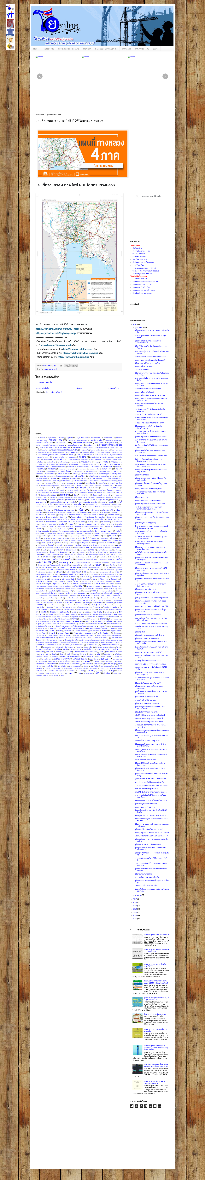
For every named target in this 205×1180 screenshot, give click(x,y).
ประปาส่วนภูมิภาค (48, 567)
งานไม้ (44, 526)
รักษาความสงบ (40, 600)
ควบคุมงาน (114, 500)
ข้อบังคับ (62, 490)
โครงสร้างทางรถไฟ (61, 519)
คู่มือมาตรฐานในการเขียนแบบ (146, 804)
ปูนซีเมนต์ (119, 569)
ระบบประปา (85, 595)
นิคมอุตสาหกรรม (115, 552)
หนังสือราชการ (76, 649)
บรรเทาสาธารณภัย (58, 554)
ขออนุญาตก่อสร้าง (98, 490)
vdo (62, 676)
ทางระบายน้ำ (49, 547)
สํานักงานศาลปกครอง (101, 638)
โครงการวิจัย (39, 517)
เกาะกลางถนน (69, 488)
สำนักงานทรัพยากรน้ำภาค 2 (45, 638)
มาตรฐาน (78, 586)
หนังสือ (65, 649)
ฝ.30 (81, 577)
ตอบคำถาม (47, 538)
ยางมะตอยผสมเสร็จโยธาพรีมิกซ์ (144, 268)
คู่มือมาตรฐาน (83, 512)
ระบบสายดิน (39, 598)
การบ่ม (75, 473)
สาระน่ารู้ (52, 633)
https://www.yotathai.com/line (73, 356)
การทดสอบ (115, 471)
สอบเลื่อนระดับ (94, 630)
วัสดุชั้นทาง (59, 614)
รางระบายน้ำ (69, 602)
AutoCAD (90, 671)
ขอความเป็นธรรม (41, 490)
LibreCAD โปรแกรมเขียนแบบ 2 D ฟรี (148, 414)
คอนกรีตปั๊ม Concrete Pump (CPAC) (148, 741)
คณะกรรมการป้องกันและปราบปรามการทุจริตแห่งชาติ (66, 497)
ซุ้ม (45, 533)
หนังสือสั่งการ (88, 649)
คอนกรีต (77, 504)
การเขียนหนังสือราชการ (88, 464)
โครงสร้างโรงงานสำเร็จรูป (95, 519)
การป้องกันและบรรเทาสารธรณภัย (98, 476)
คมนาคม (81, 500)
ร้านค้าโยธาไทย (142, 49)
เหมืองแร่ (91, 654)
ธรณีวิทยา (59, 550)
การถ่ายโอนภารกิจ (103, 471)
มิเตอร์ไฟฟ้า (99, 588)
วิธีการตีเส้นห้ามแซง (142, 370)
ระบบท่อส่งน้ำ (64, 595)
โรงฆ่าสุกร (49, 607)
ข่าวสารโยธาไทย (138, 254)
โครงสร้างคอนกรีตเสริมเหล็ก (94, 517)
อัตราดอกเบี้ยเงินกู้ (65, 661)
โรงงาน (57, 607)
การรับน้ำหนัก (66, 480)
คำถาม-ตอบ (88, 507)
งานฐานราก (52, 524)
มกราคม (138, 895)
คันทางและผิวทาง (41, 507)
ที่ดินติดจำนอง (97, 547)
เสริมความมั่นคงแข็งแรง (43, 649)
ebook (120, 671)
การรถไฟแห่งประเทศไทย (51, 480)
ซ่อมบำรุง (39, 533)
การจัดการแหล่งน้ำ (82, 467)
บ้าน (113, 554)
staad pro (117, 673)
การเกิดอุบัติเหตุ (50, 462)
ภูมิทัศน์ (75, 583)
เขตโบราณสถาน (109, 492)
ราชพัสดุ (87, 602)
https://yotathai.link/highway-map (56, 333)
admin (156, 49)
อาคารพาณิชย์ (51, 664)
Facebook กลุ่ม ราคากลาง (142, 293)
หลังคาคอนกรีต (110, 652)
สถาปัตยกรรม (92, 626)
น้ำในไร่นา (53, 552)
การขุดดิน (105, 462)
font (62, 673)
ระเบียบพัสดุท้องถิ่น (114, 598)
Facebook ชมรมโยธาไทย (106, 49)
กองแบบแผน (88, 455)
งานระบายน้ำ (61, 526)
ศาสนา (88, 621)
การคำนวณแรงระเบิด (42, 467)
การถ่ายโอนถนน (90, 471)
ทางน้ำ (40, 547)
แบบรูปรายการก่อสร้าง (82, 562)
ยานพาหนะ (86, 591)
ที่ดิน (87, 548)
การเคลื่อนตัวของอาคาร (58, 467)
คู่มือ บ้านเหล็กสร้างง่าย (143, 475)
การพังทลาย (74, 478)
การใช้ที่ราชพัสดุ (95, 467)
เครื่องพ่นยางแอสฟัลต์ (89, 515)
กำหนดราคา (47, 488)
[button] (165, 76)
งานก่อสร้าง (105, 522)
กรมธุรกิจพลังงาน (111, 443)
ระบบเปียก (97, 595)
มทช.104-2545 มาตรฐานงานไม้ (146, 789)
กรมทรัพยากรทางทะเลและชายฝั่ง (77, 440)
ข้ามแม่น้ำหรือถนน (43, 492)
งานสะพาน (77, 526)
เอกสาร (102, 668)
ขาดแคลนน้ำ (118, 490)
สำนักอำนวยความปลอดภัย (110, 645)
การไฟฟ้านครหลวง (96, 478)
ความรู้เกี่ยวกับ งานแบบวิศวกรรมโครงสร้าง (150, 816)
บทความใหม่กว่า (42, 388)
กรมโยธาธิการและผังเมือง (110, 445)
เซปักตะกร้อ (60, 533)
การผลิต (53, 478)
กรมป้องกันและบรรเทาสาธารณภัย (54, 445)
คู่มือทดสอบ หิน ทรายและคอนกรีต (147, 638)
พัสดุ (78, 579)
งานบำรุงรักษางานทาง (106, 524)
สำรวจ (38, 647)
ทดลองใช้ (101, 543)
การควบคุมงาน (115, 464)
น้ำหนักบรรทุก (102, 552)
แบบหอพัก (105, 562)
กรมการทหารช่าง (96, 438)
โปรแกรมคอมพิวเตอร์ (74, 572)
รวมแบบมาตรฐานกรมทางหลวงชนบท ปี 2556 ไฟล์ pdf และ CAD (156, 982)
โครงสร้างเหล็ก (51, 522)
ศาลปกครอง (77, 621)
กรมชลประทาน (55, 440)
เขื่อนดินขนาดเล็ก (105, 495)
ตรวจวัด (97, 536)
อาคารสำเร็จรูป (49, 666)
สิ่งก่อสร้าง (79, 647)
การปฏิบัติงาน (117, 474)
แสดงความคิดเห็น (45, 382)
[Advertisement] (98, 414)
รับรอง (49, 600)
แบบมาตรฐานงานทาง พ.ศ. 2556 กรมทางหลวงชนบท (156, 1082)
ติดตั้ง (85, 538)
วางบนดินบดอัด (90, 616)
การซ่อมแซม (107, 467)
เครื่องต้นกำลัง (51, 515)
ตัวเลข (54, 538)
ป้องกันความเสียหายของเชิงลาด (65, 569)
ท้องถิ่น (50, 545)
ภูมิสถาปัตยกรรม (86, 583)
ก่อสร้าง (82, 457)
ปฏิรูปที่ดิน (67, 565)
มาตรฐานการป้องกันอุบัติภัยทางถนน (148, 500)
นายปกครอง (90, 550)
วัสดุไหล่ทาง (65, 616)
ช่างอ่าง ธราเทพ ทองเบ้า (103, 531)
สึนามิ (112, 647)
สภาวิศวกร (41, 628)
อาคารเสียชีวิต (62, 666)
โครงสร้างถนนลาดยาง (44, 519)
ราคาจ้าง (100, 600)
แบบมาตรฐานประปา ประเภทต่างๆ (156, 935)
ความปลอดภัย (69, 502)
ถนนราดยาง (96, 540)
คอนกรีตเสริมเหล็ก (92, 504)
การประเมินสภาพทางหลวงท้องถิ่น (61, 476)
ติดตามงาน (94, 538)
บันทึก (107, 554)
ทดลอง (93, 543)
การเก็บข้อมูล (39, 462)
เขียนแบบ (64, 495)
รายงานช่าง (109, 602)
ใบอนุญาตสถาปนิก (55, 565)
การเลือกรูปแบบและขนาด (108, 480)
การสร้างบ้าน (59, 483)
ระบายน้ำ (85, 598)
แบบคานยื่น (79, 559)
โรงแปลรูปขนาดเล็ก (110, 607)
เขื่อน (75, 495)
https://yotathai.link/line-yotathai (80, 353)
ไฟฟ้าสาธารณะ (98, 581)
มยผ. (112, 583)
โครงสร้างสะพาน (113, 519)
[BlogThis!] (68, 365)
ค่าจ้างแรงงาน (62, 507)
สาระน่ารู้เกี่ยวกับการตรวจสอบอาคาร (148, 661)
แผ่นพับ (73, 577)
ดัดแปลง (96, 533)
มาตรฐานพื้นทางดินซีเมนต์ (144, 392)
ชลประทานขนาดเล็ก (42, 531)
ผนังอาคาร (92, 572)
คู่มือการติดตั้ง (95, 510)
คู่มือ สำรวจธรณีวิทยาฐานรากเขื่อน (147, 363)
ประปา (98, 565)
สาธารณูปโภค (40, 633)
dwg (112, 671)
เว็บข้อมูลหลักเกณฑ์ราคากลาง (143, 262)
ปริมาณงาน (41, 569)
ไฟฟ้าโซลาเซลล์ (86, 581)
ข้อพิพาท (70, 490)
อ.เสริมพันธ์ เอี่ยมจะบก (80, 659)
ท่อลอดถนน (68, 545)
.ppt (79, 673)
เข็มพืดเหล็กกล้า (45, 495)
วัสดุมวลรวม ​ (117, 614)
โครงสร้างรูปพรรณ (77, 519)
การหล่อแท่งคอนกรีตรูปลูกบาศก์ (50, 485)
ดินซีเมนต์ (114, 533)
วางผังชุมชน (101, 616)
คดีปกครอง (42, 500)
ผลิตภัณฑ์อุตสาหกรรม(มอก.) (44, 574)
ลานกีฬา (44, 612)
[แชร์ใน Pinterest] (76, 365)
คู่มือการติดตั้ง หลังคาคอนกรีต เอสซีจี (148, 683)
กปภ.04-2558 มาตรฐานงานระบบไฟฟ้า (149, 722)
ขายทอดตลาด (55, 492)
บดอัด (48, 554)
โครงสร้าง (63, 517)
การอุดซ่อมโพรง (108, 485)
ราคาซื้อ (107, 600)
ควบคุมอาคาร (41, 502)
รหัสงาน (117, 591)
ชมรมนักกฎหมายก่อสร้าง (83, 529)
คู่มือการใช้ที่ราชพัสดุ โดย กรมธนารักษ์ (148, 829)
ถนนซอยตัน (64, 540)
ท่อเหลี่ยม (85, 545)
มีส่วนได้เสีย (108, 588)
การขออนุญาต (86, 462)
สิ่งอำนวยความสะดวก (101, 647)
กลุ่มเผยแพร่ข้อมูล (117, 452)
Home (36, 49)
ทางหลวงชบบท (78, 547)
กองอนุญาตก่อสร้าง (58, 457)
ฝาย (87, 577)
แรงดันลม (117, 605)
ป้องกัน (50, 570)
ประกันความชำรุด (88, 565)
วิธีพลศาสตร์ (52, 619)
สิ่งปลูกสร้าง (88, 647)
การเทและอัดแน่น (64, 473)
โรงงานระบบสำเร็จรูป (84, 607)
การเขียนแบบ (73, 464)
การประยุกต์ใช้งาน (79, 476)
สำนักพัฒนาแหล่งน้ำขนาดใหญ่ (69, 642)
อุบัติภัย (48, 668)
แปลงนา (50, 572)
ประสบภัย (84, 567)
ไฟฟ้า (75, 581)
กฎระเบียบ (61, 438)
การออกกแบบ (66, 485)
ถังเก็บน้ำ (51, 543)
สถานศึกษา (82, 624)
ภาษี (68, 583)
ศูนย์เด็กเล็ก (108, 621)
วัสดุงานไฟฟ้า (49, 614)
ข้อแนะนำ (52, 490)
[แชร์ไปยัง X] (70, 365)
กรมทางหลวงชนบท (81, 442)
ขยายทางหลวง (106, 488)
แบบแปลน (45, 562)
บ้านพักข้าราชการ (70, 557)
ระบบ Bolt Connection (72, 598)
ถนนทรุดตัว (86, 540)
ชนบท (71, 529)
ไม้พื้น (59, 591)
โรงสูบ (60, 609)
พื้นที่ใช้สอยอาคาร (103, 579)
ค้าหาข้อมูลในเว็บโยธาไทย (142, 274)
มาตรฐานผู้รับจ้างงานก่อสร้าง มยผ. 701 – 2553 (152, 833)
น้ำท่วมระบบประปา (41, 552)
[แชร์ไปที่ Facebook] (73, 365)
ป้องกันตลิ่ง (81, 569)
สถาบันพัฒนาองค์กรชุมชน (43, 626)
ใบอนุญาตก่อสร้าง (116, 562)
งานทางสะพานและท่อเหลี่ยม (87, 524)
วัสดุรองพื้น (55, 616)
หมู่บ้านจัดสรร (40, 652)
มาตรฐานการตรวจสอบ (94, 586)
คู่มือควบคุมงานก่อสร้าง (143, 874)
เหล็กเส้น (117, 654)
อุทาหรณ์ (39, 668)
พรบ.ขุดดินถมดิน (115, 577)
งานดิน (61, 524)
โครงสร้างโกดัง (76, 517)
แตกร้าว (48, 540)
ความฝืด (102, 502)
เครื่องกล (95, 512)
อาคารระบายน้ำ (64, 664)
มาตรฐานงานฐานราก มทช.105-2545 (148, 652)
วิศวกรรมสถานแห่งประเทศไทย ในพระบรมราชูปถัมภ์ (53, 621)
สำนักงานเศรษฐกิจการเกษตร (53, 640)
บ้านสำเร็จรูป (103, 557)
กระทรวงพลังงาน (72, 452)
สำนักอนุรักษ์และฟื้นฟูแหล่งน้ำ (74, 645)
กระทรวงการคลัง (117, 450)
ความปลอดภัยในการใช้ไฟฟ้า (145, 760)
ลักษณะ (112, 609)
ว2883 (87, 612)
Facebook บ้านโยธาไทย (141, 287)
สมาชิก (52, 630)
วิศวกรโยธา (83, 619)
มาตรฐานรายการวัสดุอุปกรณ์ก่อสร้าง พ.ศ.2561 (152, 606)
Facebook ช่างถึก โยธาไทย (142, 285)
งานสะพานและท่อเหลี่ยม (91, 526)
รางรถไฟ (59, 602)
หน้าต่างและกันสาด (103, 649)
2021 (135, 325)
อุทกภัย (117, 666)
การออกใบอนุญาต (94, 485)
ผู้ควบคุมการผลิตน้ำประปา (69, 574)
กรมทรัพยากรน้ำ (96, 440)
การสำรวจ (78, 483)
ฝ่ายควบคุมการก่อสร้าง (99, 577)
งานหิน (108, 526)
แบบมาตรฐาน (65, 562)
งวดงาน (89, 522)
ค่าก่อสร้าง (52, 507)
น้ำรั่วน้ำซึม (91, 552)
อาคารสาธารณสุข (110, 664)
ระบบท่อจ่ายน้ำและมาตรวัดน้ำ (49, 595)
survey (46, 675)
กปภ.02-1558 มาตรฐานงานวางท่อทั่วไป (149, 718)
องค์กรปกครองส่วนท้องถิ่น (70, 656)
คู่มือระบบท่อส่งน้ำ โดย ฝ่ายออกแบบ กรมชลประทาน (148, 342)
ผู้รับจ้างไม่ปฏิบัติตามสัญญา (109, 574)
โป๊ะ (85, 572)
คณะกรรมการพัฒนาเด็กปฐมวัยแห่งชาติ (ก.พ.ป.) (98, 497)
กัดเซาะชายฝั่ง (46, 459)
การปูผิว (112, 476)
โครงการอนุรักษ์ (51, 517)
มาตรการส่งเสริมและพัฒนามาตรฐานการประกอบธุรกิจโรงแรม (53, 586)
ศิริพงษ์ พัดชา (97, 621)
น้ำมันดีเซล (81, 552)
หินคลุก (75, 654)
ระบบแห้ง (60, 598)
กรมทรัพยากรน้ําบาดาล (113, 440)
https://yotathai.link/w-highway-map (57, 329)
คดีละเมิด (61, 500)
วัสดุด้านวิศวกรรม (71, 614)
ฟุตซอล (61, 581)
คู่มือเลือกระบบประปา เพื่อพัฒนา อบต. (148, 844)
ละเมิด (94, 609)
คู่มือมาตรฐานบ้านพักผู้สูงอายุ (145, 523)
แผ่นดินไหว (56, 577)
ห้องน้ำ (62, 654)
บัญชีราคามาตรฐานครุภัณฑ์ (95, 554)
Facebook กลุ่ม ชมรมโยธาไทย (143, 290)
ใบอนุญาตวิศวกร (43, 565)
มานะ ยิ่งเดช (89, 588)
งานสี (101, 526)
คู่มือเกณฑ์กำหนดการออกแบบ (55, 512)
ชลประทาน (98, 529)
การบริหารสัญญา (104, 473)
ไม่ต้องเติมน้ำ (52, 591)
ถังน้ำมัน (58, 543)
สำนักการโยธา (63, 633)
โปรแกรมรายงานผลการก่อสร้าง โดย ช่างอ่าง (151, 456)
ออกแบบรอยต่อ (117, 659)
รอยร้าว (67, 593)
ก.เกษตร (42, 438)
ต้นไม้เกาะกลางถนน (86, 536)
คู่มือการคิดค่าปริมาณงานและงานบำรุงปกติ (150, 779)
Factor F (55, 673)
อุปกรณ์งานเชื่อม (68, 668)
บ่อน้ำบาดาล (80, 554)
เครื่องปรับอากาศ (74, 515)
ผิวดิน (56, 574)
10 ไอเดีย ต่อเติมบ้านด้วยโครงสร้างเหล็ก (149, 423)
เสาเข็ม (57, 649)
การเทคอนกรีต (50, 473)
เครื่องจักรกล (115, 512)
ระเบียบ (94, 598)
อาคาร (86, 661)
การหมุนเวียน (102, 483)
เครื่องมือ (101, 515)
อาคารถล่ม (117, 661)
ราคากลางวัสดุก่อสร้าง (87, 600)
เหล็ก (98, 654)
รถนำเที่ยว (102, 591)
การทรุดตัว (39, 473)
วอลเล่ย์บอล (108, 612)
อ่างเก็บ (86, 666)
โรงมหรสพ (52, 609)
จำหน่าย (54, 529)
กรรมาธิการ (106, 450)
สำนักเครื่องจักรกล (104, 633)
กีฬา (60, 488)
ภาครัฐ (46, 583)
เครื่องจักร (104, 512)
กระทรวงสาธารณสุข (103, 452)
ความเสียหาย (59, 504)
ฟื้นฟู (55, 581)
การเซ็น (117, 467)
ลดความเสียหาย (69, 609)
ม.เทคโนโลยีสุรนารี (101, 584)
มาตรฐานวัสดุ (49, 588)
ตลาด (105, 536)
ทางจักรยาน (94, 545)
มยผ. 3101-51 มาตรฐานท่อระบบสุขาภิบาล (150, 664)
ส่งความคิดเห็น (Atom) (54, 392)
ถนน (55, 541)
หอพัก (69, 654)
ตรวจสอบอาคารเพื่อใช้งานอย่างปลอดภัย (149, 782)
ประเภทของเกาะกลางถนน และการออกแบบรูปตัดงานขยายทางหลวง (151, 527)
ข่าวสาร (70, 492)
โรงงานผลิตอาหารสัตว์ (68, 607)
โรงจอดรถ (96, 607)
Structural (39, 675)
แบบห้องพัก (95, 562)
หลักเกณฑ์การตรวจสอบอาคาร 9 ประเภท (149, 635)
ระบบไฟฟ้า (106, 595)
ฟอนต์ (49, 581)
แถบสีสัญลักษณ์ (83, 543)
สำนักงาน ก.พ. (40, 635)
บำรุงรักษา (55, 559)
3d (36, 438)
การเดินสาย (52, 469)
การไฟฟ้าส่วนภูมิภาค (113, 478)
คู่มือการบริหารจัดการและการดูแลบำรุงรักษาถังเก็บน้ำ (156, 999)
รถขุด (94, 591)
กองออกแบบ (71, 457)
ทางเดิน (111, 545)
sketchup (106, 673)
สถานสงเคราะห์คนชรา (95, 624)
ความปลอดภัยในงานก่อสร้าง (88, 502)
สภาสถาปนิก (52, 628)
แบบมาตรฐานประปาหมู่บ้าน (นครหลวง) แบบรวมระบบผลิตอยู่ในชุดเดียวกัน (156, 1048)
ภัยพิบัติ (117, 581)
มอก (118, 583)
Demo (106, 671)
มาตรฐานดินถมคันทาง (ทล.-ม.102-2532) (150, 395)
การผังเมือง (63, 478)
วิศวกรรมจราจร (115, 619)
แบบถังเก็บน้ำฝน (91, 559)
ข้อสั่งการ (78, 490)
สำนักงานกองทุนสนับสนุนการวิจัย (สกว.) (60, 635)
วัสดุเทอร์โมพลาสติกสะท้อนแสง (102, 614)
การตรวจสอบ (107, 469)
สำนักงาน (117, 633)
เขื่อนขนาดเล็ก (85, 495)
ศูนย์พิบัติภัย (118, 621)
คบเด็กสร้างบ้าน (70, 500)
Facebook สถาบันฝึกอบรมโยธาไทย (145, 282)
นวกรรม (81, 550)
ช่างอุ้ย (117, 531)
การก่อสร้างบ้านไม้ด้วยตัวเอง (145, 700)
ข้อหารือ (86, 490)
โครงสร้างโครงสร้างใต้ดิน (114, 517)
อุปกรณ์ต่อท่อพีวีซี (81, 668)
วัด (115, 612)
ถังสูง (65, 543)
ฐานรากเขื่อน (80, 533)
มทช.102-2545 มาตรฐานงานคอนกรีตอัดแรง (151, 792)
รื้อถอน (85, 605)
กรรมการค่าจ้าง (95, 450)
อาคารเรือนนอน (87, 664)
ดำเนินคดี (105, 533)
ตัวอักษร (72, 538)
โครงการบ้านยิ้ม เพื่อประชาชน (155, 1014)
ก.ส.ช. (79, 455)
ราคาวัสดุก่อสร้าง (48, 602)
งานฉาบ (43, 524)
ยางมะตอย (77, 591)
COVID (99, 671)
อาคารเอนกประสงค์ (75, 666)
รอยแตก (60, 593)
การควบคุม (101, 464)
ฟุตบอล (69, 581)
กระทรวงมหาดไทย (87, 452)
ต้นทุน (69, 536)
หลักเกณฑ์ (68, 652)
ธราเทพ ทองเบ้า (71, 550)
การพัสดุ (83, 478)
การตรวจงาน (82, 469)
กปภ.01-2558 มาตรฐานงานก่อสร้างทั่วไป (150, 715)
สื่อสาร (118, 647)
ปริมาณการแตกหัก (116, 567)
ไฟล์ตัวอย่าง (108, 581)
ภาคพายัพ (38, 583)
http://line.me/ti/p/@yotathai (56, 345)
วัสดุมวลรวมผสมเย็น (44, 616)
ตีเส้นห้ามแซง (104, 538)
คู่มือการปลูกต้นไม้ (107, 510)
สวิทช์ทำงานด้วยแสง (82, 630)
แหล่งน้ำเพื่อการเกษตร (42, 656)
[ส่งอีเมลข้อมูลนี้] (65, 365)
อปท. (110, 656)
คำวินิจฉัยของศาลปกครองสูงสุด (64, 510)
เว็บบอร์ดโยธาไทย (139, 257)
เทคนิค (38, 550)
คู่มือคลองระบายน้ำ (142, 497)
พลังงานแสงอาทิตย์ (68, 579)
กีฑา (55, 488)
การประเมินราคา (44, 476)
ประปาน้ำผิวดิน (110, 565)
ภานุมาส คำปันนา (58, 583)
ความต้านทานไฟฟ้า (55, 502)
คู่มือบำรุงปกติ (140, 632)
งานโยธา (51, 526)
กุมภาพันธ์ (139, 327)
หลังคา (101, 652)
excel (47, 673)
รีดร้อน (78, 605)
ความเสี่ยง (48, 504)
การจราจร (70, 467)
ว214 (80, 612)
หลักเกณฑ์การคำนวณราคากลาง (86, 652)
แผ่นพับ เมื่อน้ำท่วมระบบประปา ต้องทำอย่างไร (151, 836)
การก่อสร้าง (59, 459)
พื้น (94, 579)
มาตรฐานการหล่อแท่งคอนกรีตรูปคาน (148, 489)
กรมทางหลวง (48, 369)
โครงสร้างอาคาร (64, 522)
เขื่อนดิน (94, 495)
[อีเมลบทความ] (61, 365)
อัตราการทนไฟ (52, 661)
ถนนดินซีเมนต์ (75, 540)
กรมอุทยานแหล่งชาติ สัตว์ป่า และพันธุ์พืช (64, 450)
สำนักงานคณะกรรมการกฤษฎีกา (84, 635)
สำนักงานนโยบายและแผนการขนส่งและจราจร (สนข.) (75, 638)
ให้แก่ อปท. (54, 656)
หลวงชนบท (49, 652)
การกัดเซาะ (84, 459)
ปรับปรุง (105, 567)
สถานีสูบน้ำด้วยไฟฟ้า (113, 624)
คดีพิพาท (52, 500)
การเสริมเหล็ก (90, 483)
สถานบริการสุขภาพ (68, 624)
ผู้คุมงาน (83, 574)
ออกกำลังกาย (94, 659)
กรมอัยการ (45, 450)
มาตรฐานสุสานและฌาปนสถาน (65, 588)
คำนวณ (97, 507)
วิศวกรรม (103, 619)
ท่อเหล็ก (77, 545)
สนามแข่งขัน (103, 626)
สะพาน (104, 631)
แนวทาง (39, 554)
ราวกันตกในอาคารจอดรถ (53, 605)
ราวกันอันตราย (68, 605)
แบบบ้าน (118, 559)
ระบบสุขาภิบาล (50, 598)
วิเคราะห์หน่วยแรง (112, 616)
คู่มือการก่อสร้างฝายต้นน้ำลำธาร (146, 589)
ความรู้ (110, 502)
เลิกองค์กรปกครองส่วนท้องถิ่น (59, 612)
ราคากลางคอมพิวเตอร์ (70, 600)
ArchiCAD (81, 671)
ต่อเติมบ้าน (112, 536)
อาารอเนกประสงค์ (106, 666)
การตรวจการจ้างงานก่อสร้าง (67, 469)
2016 (135, 903)
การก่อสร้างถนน (74, 459)
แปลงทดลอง (41, 572)
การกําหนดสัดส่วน (97, 459)
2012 (135, 915)
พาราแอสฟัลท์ (87, 579)
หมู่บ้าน (115, 649)
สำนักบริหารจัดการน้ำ (71, 640)
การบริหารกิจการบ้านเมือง (88, 473)
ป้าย (89, 569)
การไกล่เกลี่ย (74, 462)
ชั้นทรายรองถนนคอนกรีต (66, 531)
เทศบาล (51, 550)
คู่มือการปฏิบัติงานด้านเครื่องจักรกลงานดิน (150, 504)
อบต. (103, 656)
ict (66, 673)
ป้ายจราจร (97, 569)
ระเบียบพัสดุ (102, 598)
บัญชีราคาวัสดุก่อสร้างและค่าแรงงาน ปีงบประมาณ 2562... (148, 460)
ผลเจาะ (117, 572)
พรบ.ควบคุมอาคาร (42, 579)
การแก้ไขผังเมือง (63, 462)
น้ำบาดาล (63, 552)
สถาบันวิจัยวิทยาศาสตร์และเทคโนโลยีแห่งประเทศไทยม (70, 626)
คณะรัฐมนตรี (118, 497)
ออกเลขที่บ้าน (42, 661)
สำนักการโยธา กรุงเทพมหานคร (84, 633)
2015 (135, 906)
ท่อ (121, 543)
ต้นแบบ (76, 536)
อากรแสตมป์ (76, 661)
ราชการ (78, 602)
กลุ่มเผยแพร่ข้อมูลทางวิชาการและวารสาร (52, 455)
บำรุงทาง (45, 559)
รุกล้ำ (91, 605)
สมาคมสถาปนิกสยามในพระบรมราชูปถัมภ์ (101, 628)
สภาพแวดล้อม (118, 626)
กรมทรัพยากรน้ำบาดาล (44, 443)
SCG (97, 673)
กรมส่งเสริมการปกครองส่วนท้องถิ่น (107, 447)
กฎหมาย (70, 438)
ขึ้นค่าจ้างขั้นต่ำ (81, 492)
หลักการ (58, 652)
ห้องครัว (54, 654)
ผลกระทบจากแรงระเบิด (105, 572)
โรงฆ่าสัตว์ (39, 607)
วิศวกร (74, 619)
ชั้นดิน (54, 531)
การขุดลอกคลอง (116, 462)
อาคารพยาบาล (40, 664)
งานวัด (69, 526)
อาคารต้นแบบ (107, 661)
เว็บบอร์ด (87, 49)
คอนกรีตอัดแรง (106, 504)
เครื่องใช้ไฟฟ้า (40, 515)
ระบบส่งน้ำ (116, 595)
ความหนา (68, 504)
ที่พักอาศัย (107, 547)
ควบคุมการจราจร (103, 500)
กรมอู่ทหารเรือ (85, 450)
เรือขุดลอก (108, 605)
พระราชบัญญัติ (55, 579)
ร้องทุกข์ (38, 593)
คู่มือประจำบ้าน (71, 512)
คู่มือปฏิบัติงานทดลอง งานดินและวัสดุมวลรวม (151, 598)
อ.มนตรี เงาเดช (46, 659)
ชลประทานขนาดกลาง (113, 529)
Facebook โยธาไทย (139, 279)
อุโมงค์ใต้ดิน (93, 668)
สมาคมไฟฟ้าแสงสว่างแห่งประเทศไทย (71, 628)
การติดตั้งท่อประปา (51, 471)
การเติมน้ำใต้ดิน (64, 471)
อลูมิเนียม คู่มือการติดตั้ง (62, 659)
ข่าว (63, 492)
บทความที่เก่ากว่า (114, 388)
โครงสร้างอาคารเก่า (79, 522)
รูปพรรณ (99, 605)
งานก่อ (96, 522)
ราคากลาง (126, 49)
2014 (135, 909)
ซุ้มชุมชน (52, 533)
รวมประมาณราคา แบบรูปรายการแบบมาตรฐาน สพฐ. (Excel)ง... (148, 508)
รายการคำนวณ (98, 602)
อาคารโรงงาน (98, 664)
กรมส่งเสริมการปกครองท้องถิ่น (83, 447)
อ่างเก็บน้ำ (94, 666)
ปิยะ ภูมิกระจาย (108, 569)
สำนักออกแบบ (92, 645)
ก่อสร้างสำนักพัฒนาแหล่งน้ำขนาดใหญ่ (102, 457)
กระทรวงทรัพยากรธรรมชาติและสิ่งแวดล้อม (50, 452)
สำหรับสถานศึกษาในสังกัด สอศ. (64, 647)
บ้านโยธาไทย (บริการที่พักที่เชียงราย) (145, 271)
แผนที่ (55, 369)
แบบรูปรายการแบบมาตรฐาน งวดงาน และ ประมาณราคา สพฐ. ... (150, 465)
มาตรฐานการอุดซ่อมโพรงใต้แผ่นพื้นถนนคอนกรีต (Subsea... (149, 543)
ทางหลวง (66, 548)
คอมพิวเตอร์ (116, 504)
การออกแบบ (78, 485)
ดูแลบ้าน (43, 536)
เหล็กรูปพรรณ (108, 654)
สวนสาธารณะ (68, 630)
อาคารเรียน (75, 664)
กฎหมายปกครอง (82, 438)
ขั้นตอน (109, 490)
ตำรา (79, 538)
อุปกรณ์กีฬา (56, 668)
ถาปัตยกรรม (73, 543)
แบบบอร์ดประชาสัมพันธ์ (106, 559)
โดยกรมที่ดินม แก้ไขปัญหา (57, 536)
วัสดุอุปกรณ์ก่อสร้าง (77, 616)
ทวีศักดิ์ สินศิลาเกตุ (112, 543)
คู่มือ (80, 509)
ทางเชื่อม (104, 545)
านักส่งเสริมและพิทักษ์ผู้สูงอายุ (55, 671)
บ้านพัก (59, 557)
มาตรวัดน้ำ (80, 588)
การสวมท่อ (69, 483)
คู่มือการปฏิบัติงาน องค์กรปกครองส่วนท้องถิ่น (151, 437)
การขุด (97, 462)
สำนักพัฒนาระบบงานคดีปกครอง (47, 642)
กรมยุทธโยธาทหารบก (75, 445)
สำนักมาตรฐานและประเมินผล (89, 642)
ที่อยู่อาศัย (116, 547)
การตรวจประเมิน (94, 469)
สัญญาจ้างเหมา (115, 630)
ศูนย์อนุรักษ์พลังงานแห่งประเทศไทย (48, 624)
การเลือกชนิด (94, 480)
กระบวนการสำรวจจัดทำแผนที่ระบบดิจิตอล (150, 357)
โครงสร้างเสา (39, 522)
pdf (71, 673)
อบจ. (97, 656)
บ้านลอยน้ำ (93, 557)
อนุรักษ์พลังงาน (88, 656)
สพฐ (110, 626)
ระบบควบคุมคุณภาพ (80, 593)
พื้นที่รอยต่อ (114, 579)
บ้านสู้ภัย (112, 557)
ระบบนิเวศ (74, 595)
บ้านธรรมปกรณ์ (48, 557)
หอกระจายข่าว (44, 654)
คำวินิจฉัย (47, 510)
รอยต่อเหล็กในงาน (49, 593)
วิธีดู (45, 619)
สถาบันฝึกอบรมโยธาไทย (68, 49)
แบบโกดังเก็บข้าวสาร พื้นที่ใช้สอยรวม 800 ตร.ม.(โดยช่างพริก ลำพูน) (156, 1065)
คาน (71, 507)
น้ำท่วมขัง (117, 550)
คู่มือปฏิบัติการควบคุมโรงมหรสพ (146, 712)
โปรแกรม (59, 572)
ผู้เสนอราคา (45, 577)
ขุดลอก (99, 492)
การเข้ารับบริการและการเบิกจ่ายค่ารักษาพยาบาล (52, 464)
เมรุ (116, 588)
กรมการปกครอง (108, 438)
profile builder (88, 673)
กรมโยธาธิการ (91, 445)
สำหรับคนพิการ (47, 647)
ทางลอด (58, 547)
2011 (135, 919)
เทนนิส (45, 550)
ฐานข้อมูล (70, 533)
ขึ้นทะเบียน (91, 492)
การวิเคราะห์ (48, 483)
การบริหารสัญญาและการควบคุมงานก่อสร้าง (151, 623)
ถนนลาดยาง (107, 540)
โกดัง (90, 488)
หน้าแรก (78, 388)
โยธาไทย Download (139, 259)
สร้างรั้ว (59, 630)
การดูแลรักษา (40, 469)
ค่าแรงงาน (79, 507)
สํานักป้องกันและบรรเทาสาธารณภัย (111, 640)
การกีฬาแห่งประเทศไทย (113, 459)
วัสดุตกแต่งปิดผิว (85, 614)
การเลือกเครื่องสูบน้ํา (80, 480)
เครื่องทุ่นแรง (62, 515)
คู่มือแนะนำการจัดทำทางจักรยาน (147, 703)
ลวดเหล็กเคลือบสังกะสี (82, 609)
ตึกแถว (113, 538)
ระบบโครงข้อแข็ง (107, 593)
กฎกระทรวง (51, 438)
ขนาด (97, 488)
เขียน (54, 495)
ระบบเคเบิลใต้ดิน (95, 593)
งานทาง (70, 524)
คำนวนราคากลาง (108, 507)
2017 (135, 899)
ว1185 (74, 612)
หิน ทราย (83, 654)
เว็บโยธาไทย (48, 49)
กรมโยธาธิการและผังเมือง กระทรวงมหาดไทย (55, 447)
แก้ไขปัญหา (81, 488)
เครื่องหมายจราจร (114, 515)
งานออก (46, 529)
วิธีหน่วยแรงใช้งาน (64, 619)
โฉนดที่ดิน (63, 529)
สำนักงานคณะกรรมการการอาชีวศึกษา (108, 635)
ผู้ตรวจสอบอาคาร (94, 574)
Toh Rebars (54, 675)
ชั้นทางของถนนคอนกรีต (84, 531)
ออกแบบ (104, 659)
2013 (135, 912)
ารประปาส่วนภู (71, 671)
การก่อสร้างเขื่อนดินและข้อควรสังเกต (148, 389)
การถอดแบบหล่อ (77, 471)
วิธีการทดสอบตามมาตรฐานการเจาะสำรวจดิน (151, 785)
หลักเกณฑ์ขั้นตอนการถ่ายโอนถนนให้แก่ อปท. (151, 800)
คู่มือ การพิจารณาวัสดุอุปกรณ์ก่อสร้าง (148, 615)
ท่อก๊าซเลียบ (41, 545)
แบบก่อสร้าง (67, 559)
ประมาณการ (61, 567)
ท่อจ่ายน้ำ (59, 545)
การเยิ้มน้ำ (39, 480)
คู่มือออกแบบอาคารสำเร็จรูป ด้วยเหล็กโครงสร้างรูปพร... (148, 427)
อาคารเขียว (97, 661)
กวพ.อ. (71, 455)
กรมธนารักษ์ (99, 443)
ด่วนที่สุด (88, 533)
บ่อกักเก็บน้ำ (69, 554)
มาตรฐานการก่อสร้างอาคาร (145, 807)
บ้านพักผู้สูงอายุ (82, 557)
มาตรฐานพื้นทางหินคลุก (143, 366)
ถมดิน (43, 543)
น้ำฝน (73, 552)
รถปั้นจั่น (110, 591)
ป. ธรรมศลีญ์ (76, 565)
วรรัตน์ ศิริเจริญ (97, 612)
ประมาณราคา (73, 567)
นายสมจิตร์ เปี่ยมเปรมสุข (104, 550)
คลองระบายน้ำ (90, 500)
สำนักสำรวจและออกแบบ (54, 645)
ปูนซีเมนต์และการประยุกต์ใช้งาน (146, 697)
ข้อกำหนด (116, 488)
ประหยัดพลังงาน (95, 567)
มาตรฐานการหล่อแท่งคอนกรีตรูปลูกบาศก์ (150, 360)
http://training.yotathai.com (77, 349)
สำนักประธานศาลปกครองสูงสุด (89, 640)
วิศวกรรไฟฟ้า (93, 619)
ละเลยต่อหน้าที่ (103, 609)
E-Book (40, 673)
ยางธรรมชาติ (68, 591)
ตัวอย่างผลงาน (63, 538)
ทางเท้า (119, 545)
